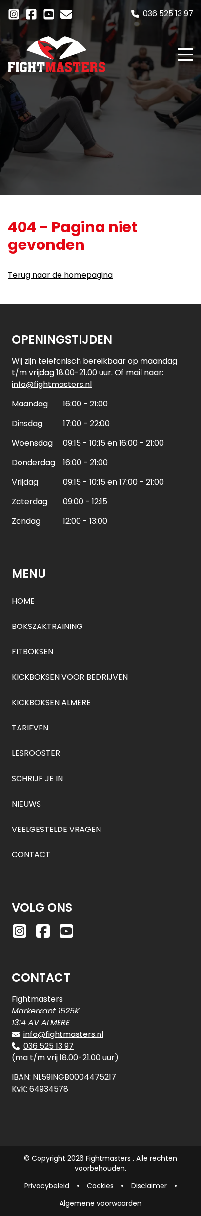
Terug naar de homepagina (60, 275)
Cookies (100, 1186)
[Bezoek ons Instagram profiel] (14, 13)
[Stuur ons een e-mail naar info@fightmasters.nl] (66, 13)
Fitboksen (32, 651)
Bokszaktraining (47, 626)
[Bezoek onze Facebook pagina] (31, 13)
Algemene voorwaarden (100, 1203)
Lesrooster (36, 753)
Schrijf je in (37, 778)
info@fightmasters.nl (52, 384)
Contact (31, 854)
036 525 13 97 (48, 1046)
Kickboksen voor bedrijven (70, 677)
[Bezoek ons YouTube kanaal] (49, 13)
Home (23, 601)
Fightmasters (109, 1158)
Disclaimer (149, 1186)
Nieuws (26, 804)
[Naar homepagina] (89, 54)
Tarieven (30, 727)
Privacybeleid (46, 1186)
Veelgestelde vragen (56, 829)
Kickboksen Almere (51, 702)
